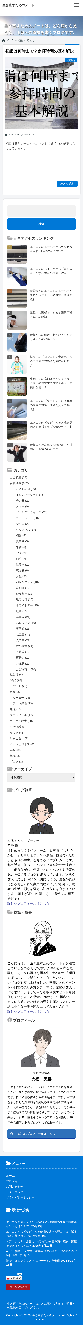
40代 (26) (16, 680)
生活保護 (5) (18, 726)
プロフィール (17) (21, 715)
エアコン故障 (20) (21, 721)
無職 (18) (16, 709)
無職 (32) (16, 755)
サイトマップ (14, 1192)
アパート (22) (18, 686)
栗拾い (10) (23, 657)
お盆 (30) (22, 576)
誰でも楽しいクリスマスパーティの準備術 (33, 1260)
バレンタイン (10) (27, 582)
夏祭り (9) (22, 541)
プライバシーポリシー (20, 1197)
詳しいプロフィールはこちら (28, 903)
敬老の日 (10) (24, 599)
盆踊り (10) (23, 587)
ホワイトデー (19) (27, 605)
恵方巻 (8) (22, 570)
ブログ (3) (16, 761)
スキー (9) (22, 506)
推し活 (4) (16, 674)
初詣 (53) (22, 535)
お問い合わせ (14, 1186)
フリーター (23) (20, 697)
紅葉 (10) (22, 611)
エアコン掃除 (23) (21, 703)
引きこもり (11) (20, 738)
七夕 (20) (22, 553)
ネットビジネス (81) (23, 744)
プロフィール (14, 1181)
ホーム (10, 1175)
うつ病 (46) (17, 732)
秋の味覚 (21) (24, 646)
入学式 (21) (23, 640)
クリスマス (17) (26, 529)
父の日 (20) (23, 523)
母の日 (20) (23, 500)
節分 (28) (22, 558)
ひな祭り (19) (24, 593)
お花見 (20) (23, 663)
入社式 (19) (23, 651)
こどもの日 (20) (26, 489)
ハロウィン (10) (26, 622)
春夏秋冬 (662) (19, 483)
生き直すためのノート (18, 5)
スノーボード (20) (27, 518)
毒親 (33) (16, 691)
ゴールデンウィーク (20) (31, 512)
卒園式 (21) (23, 628)
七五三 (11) (23, 634)
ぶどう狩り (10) (26, 669)
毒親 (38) (16, 750)
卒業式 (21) (23, 617)
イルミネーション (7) (29, 494)
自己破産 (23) (18, 477)
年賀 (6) (21, 547)
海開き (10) (23, 564)
